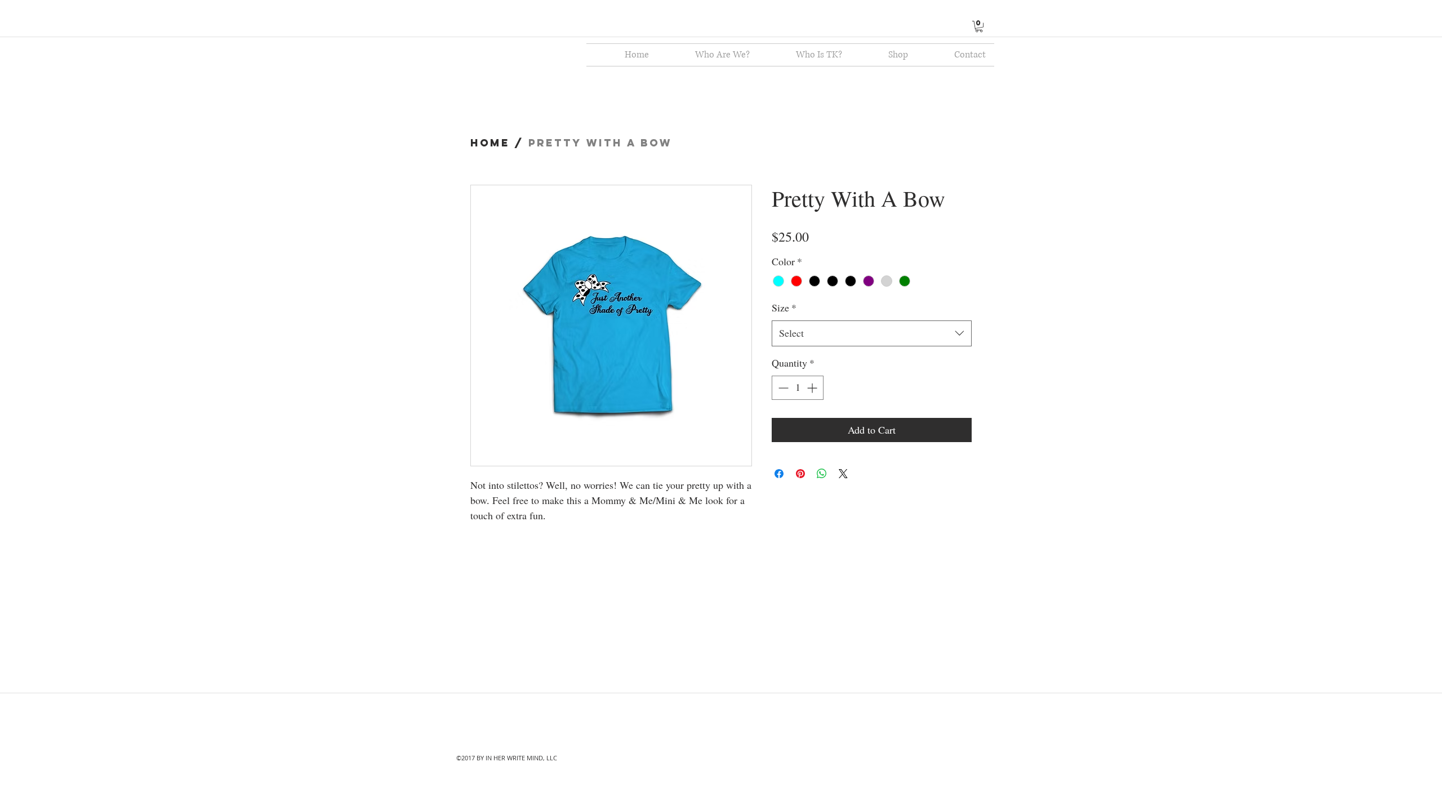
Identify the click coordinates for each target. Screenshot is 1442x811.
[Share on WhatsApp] (822, 473)
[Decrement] (782, 387)
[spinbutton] (797, 387)
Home (490, 142)
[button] (979, 26)
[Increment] (813, 387)
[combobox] (872, 333)
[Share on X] (843, 473)
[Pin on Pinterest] (800, 473)
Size (784, 307)
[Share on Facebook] (779, 473)
